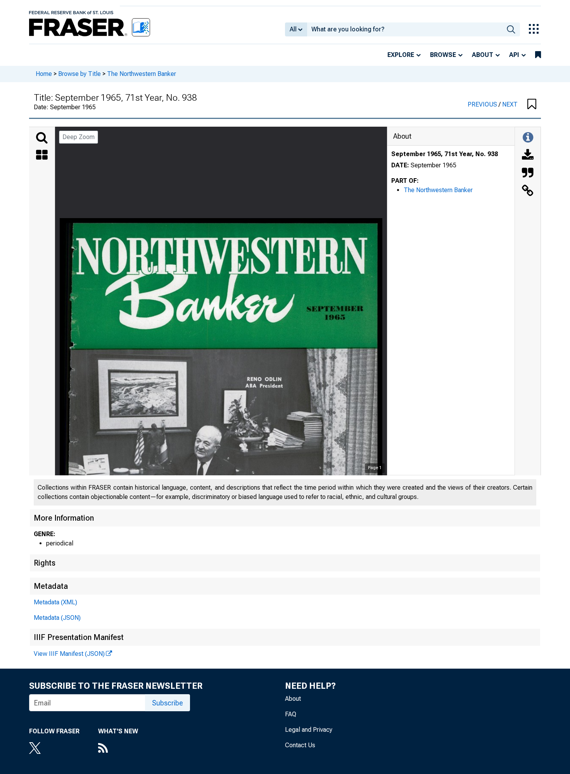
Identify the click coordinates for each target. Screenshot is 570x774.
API (514, 54)
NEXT (510, 104)
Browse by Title (79, 73)
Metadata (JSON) (57, 617)
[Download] (528, 156)
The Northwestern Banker (141, 73)
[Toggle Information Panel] (527, 138)
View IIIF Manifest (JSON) (69, 653)
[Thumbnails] (42, 156)
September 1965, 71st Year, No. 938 (444, 154)
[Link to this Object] (528, 191)
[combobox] (405, 29)
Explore (400, 54)
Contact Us (300, 745)
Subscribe (167, 703)
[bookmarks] (538, 55)
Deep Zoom (78, 137)
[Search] (42, 138)
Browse (443, 54)
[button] (531, 104)
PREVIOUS (483, 104)
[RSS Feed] (118, 748)
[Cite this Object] (528, 174)
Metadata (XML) (55, 602)
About (482, 54)
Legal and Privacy (308, 729)
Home (44, 73)
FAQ (290, 714)
